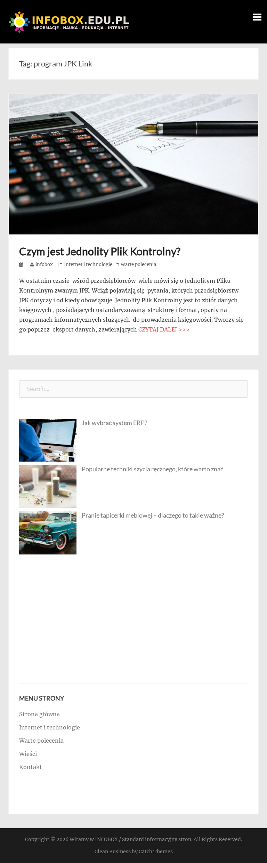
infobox (44, 264)
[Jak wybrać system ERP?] (47, 439)
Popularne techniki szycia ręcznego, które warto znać (152, 469)
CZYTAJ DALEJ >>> (164, 329)
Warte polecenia (138, 264)
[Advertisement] (133, 624)
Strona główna (39, 714)
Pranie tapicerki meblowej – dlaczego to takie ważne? (153, 515)
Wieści (28, 753)
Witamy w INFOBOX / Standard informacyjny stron (130, 839)
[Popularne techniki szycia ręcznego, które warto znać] (47, 485)
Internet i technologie (88, 264)
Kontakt (30, 767)
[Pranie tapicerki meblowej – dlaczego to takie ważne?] (47, 532)
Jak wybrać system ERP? (114, 422)
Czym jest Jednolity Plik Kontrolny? (99, 251)
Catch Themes (156, 851)
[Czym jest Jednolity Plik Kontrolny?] (133, 163)
